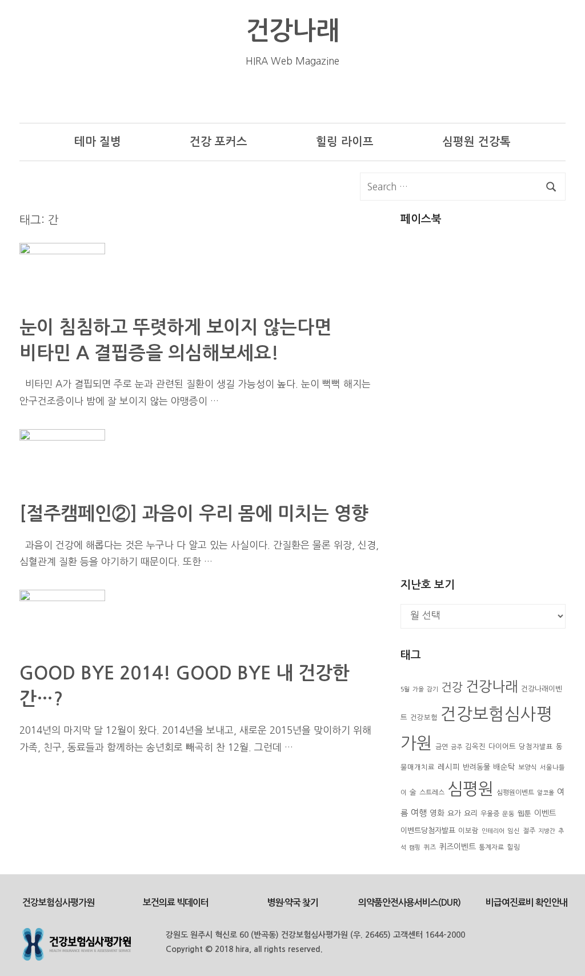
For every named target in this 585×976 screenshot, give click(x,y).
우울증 (489, 813)
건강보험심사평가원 (58, 902)
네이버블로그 (404, 95)
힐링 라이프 (345, 141)
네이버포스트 (440, 95)
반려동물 (476, 767)
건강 (452, 687)
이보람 (468, 830)
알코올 (545, 793)
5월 (405, 689)
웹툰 (524, 813)
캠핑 (414, 848)
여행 (419, 813)
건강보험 (424, 717)
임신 (513, 830)
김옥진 (475, 746)
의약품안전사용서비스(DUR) (409, 902)
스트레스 (431, 792)
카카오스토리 (511, 95)
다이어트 (502, 746)
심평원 (470, 789)
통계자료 (491, 847)
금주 (456, 747)
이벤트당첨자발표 (427, 830)
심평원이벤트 (515, 792)
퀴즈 (429, 847)
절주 (529, 830)
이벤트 (545, 813)
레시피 (449, 767)
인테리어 (493, 831)
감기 (432, 689)
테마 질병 (97, 141)
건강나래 (292, 30)
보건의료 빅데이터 (176, 902)
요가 (454, 813)
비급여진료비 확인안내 (526, 902)
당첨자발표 (536, 746)
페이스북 (475, 95)
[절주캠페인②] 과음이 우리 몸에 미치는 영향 (193, 514)
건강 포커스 (218, 141)
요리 (471, 813)
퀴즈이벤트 (457, 847)
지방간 (546, 831)
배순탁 (504, 767)
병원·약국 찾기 (292, 902)
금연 (441, 746)
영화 (437, 813)
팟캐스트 (546, 95)
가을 (418, 689)
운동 (508, 813)
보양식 (527, 767)
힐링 (513, 847)
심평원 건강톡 (476, 141)
